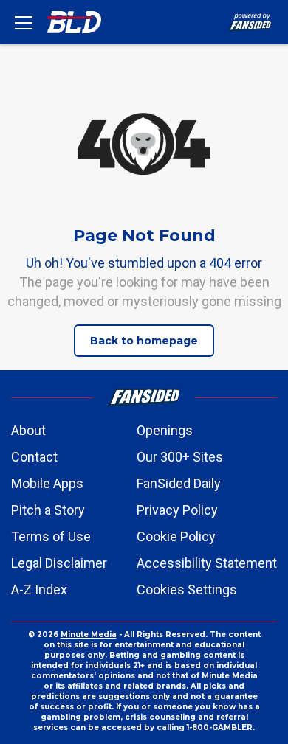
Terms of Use (51, 536)
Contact (34, 457)
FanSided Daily (179, 483)
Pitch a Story (48, 510)
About (28, 430)
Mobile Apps (47, 483)
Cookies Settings (187, 589)
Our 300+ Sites (180, 457)
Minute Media (89, 634)
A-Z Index (39, 589)
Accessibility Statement (207, 563)
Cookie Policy (176, 536)
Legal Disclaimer (59, 563)
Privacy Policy (177, 510)
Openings (165, 430)
